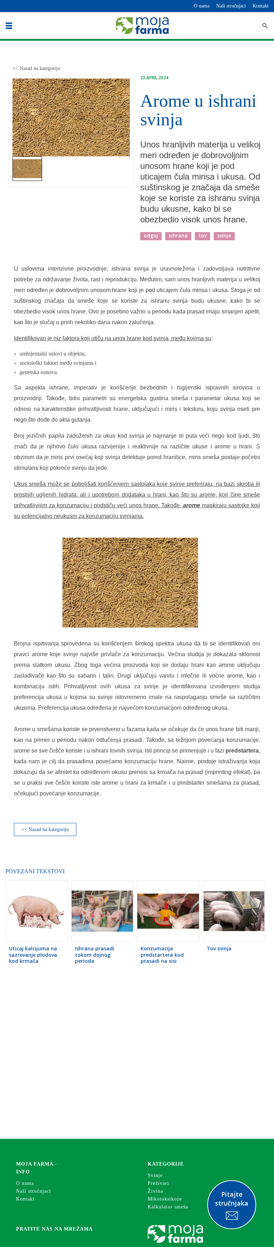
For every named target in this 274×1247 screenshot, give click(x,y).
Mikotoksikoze (165, 1199)
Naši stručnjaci (231, 6)
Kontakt (261, 6)
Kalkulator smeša (168, 1207)
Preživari (158, 1183)
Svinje (155, 1175)
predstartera (242, 751)
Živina (155, 1191)
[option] (71, 117)
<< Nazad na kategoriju (36, 68)
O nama (201, 6)
